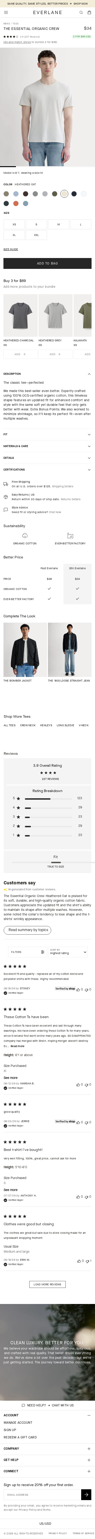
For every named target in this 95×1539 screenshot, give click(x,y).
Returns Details (71, 499)
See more (11, 1078)
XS (14, 224)
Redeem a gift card (20, 1437)
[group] (20, 326)
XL (14, 235)
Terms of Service (84, 1533)
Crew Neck (28, 725)
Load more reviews (47, 1284)
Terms (46, 1510)
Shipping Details (62, 486)
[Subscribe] (86, 1494)
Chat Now (55, 512)
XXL (36, 235)
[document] (47, 108)
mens (6, 23)
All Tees (9, 725)
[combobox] (67, 952)
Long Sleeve (65, 725)
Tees (15, 23)
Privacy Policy (28, 1510)
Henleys (46, 725)
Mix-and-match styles (17, 42)
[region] (47, 326)
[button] (89, 12)
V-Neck (83, 725)
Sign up (10, 1430)
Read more (17, 1046)
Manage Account (18, 1422)
